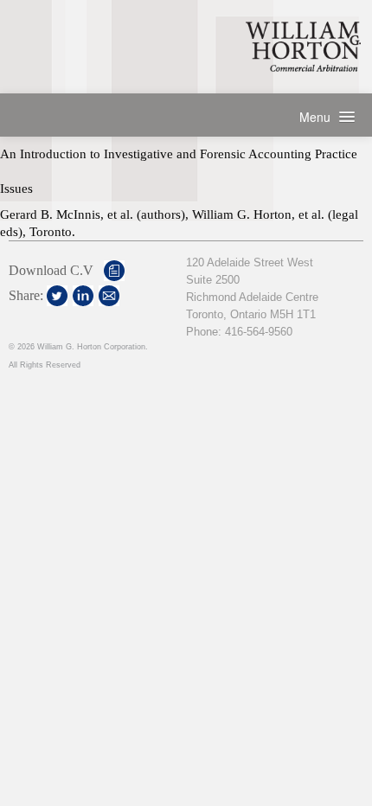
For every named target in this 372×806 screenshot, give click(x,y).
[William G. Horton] (303, 47)
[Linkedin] (83, 295)
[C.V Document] (114, 270)
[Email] (109, 295)
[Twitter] (57, 295)
